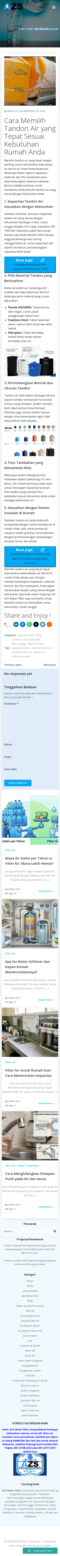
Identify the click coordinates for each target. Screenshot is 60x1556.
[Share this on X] (36, 624)
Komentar (11, 703)
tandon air (39, 652)
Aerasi (30, 1280)
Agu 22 (12, 893)
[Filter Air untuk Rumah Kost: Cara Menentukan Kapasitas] (30, 1032)
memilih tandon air (22, 652)
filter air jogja (19, 643)
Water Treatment (28, 1165)
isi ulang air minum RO (30, 1330)
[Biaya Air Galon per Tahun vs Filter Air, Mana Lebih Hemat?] (30, 820)
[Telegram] (42, 624)
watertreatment (30, 1415)
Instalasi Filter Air (30, 1320)
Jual (30, 1340)
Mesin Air (30, 1350)
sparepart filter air (30, 1400)
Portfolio (30, 1375)
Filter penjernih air (30, 1315)
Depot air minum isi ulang (30, 1305)
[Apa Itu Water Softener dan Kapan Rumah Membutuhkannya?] (30, 923)
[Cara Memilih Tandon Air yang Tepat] (30, 80)
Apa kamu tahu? (26, 635)
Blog (39, 635)
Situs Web (10, 769)
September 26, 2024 (34, 111)
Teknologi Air (30, 1405)
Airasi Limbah (30, 1290)
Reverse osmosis (30, 1385)
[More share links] (49, 624)
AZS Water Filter (32, 639)
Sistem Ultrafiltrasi (30, 1395)
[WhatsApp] (29, 624)
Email (7, 757)
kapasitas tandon (21, 647)
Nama (8, 744)
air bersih (17, 639)
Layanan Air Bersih (30, 1345)
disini (35, 1252)
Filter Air (10, 850)
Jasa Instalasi (30, 1335)
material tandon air (42, 647)
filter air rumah (36, 643)
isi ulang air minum (30, 1325)
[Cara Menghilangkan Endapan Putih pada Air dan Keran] (30, 1135)
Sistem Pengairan (30, 1390)
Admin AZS (13, 111)
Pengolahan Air (30, 1365)
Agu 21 (12, 1105)
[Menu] (54, 7)
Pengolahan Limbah (30, 1370)
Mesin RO (30, 1355)
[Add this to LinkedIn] (16, 624)
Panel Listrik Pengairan (30, 1360)
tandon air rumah (21, 656)
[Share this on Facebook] (22, 624)
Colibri (47, 1545)
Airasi (30, 1285)
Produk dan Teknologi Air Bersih (30, 1380)
